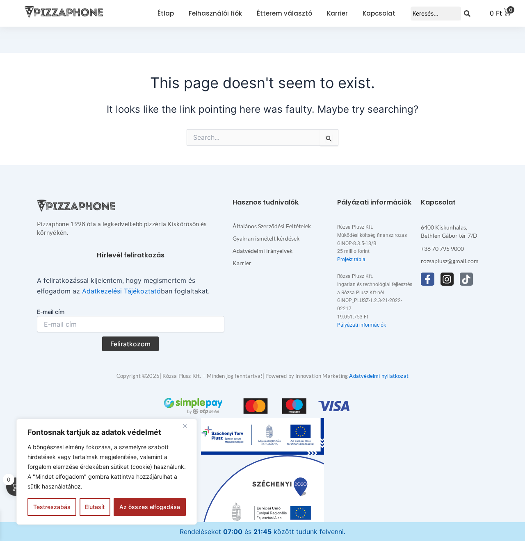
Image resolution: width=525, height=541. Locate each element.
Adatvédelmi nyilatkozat (379, 376)
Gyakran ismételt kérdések (266, 238)
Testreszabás (52, 506)
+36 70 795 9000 (442, 248)
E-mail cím (50, 311)
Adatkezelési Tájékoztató (121, 291)
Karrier (242, 262)
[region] (106, 472)
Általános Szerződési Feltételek (272, 226)
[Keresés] (467, 13)
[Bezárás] (188, 426)
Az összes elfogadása (149, 506)
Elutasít (95, 506)
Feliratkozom (130, 344)
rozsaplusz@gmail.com (450, 260)
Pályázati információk (361, 325)
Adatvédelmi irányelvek (262, 250)
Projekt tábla (351, 259)
